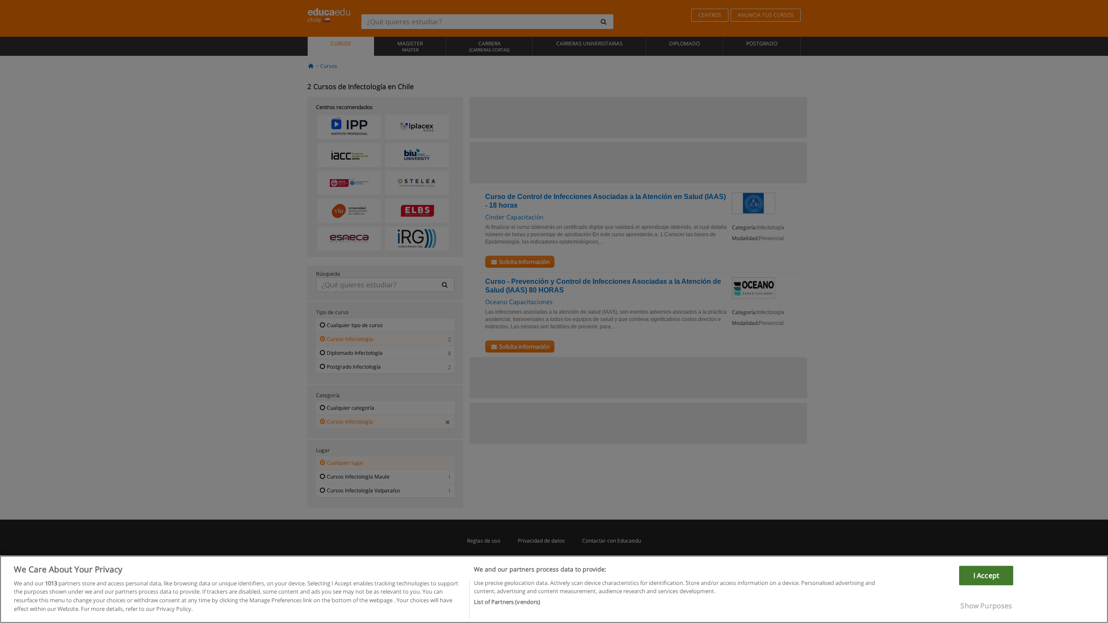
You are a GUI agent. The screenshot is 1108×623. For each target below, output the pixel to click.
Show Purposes (986, 605)
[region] (554, 589)
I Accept (986, 575)
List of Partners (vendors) (507, 602)
